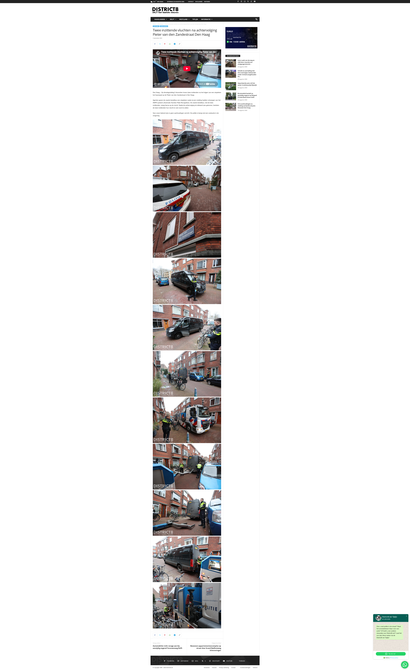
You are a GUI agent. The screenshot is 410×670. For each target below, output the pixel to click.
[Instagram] (241, 1)
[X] (248, 1)
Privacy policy (394, 658)
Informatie (205, 19)
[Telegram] (174, 44)
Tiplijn (195, 19)
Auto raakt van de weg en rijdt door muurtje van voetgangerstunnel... (246, 62)
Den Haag (160, 24)
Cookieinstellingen (245, 667)
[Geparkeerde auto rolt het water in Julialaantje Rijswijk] (230, 86)
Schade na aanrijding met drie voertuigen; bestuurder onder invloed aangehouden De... (247, 73)
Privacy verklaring (224, 667)
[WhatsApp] (251, 1)
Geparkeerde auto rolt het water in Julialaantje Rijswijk (247, 84)
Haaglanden (159, 19)
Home (154, 24)
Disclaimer (198, 1)
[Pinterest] (165, 44)
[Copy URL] (179, 44)
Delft (172, 19)
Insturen (207, 1)
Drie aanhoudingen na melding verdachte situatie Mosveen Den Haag (246, 106)
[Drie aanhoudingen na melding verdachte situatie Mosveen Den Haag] (230, 107)
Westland (183, 19)
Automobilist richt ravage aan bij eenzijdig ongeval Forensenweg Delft (167, 647)
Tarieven (255, 667)
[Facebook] (238, 1)
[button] (256, 19)
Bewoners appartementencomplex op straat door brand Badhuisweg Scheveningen (205, 648)
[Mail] (244, 1)
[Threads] (258, 1)
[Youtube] (254, 1)
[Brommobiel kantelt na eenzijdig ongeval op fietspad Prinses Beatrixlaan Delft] (230, 96)
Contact (191, 1)
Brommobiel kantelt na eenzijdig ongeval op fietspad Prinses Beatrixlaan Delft (247, 95)
